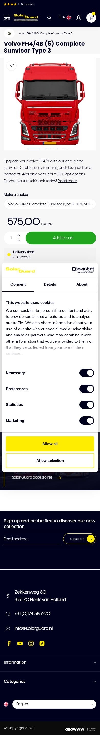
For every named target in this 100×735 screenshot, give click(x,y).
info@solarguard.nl (34, 628)
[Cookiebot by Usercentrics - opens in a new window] (72, 270)
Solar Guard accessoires (32, 477)
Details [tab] (50, 284)
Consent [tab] (18, 284)
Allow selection (50, 460)
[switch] (86, 389)
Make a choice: (16, 195)
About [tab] (82, 284)
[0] (91, 18)
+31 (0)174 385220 (33, 614)
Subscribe (77, 539)
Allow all (50, 444)
